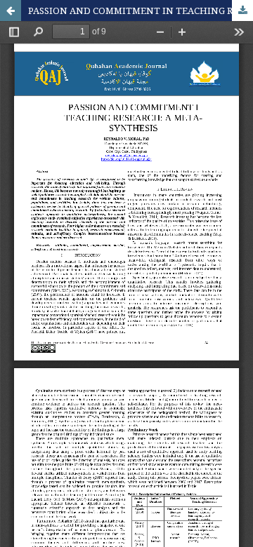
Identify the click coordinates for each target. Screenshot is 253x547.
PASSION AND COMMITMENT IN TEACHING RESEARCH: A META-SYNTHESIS (140, 10)
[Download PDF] (242, 10)
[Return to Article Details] (10, 10)
